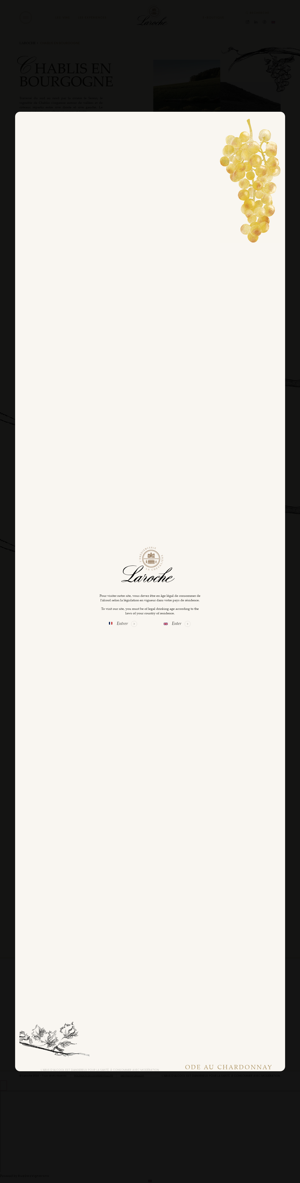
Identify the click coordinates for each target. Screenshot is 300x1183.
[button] (127, 624)
